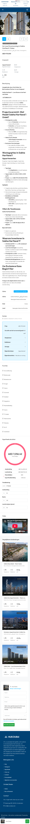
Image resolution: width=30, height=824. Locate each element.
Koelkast (6, 397)
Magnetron (7, 401)
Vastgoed (7, 767)
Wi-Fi (5, 427)
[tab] (4, 39)
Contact (7, 774)
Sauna (5, 410)
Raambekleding (8, 405)
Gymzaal (6, 392)
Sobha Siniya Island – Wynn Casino (13, 564)
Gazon (6, 388)
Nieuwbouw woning (7, 43)
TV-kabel (6, 414)
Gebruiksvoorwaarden (8, 721)
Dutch (18, 0)
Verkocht (15, 43)
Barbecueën (7, 375)
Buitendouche (7, 379)
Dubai (6, 789)
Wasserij (6, 423)
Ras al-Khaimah (9, 791)
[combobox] (15, 715)
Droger (6, 383)
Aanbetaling (5, 489)
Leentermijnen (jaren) (8, 504)
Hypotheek (7, 769)
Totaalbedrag (6, 482)
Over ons (7, 772)
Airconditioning (8, 370)
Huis (6, 764)
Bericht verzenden (9, 724)
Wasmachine (7, 418)
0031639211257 (5, 1)
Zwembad (6, 431)
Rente (4, 497)
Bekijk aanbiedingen (15, 688)
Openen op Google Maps (21, 291)
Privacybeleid (8, 777)
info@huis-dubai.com (10, 806)
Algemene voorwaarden (11, 780)
